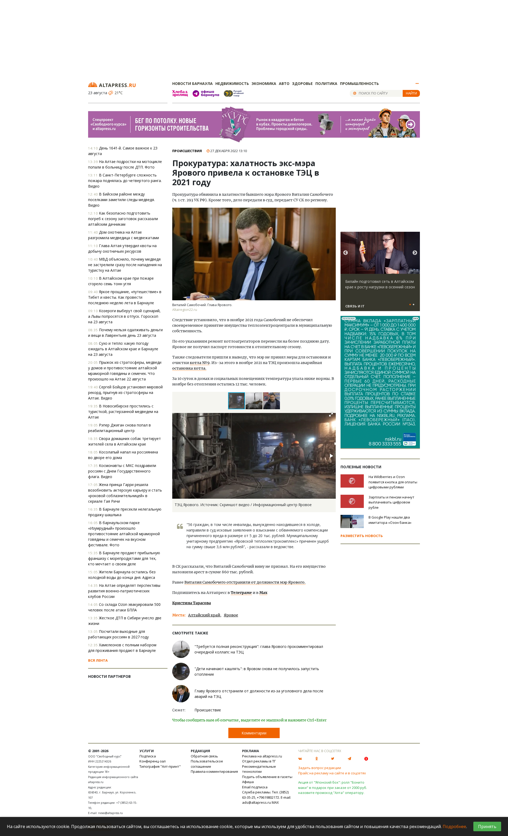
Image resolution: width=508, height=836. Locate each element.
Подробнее (454, 826)
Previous (345, 253)
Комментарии (254, 732)
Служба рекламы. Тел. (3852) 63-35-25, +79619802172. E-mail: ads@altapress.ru (266, 797)
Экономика (264, 83)
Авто (284, 83)
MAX (275, 802)
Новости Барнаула (192, 83)
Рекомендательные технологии (259, 769)
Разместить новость (362, 535)
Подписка (147, 756)
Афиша (248, 781)
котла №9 (200, 362)
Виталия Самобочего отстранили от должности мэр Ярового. (245, 582)
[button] (254, 401)
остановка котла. (189, 368)
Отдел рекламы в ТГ (259, 761)
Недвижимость (232, 83)
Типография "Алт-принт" (160, 766)
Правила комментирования (214, 771)
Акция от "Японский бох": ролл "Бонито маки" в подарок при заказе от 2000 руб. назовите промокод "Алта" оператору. (332, 787)
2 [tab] (413, 304)
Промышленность (359, 83)
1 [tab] (410, 304)
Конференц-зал (152, 761)
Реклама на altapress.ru (262, 756)
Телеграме (241, 592)
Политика (326, 83)
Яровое (231, 615)
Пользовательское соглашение (207, 764)
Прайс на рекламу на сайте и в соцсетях (332, 773)
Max (263, 592)
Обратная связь (204, 756)
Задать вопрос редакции (319, 767)
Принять (487, 826)
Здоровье (302, 83)
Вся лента (98, 660)
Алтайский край (204, 615)
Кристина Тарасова (191, 603)
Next (415, 253)
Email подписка (254, 787)
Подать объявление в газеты (267, 776)
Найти (411, 93)
